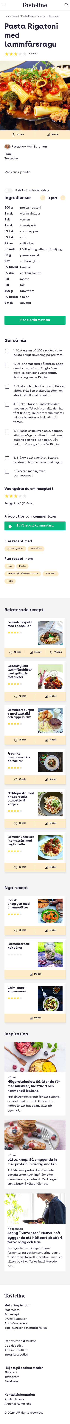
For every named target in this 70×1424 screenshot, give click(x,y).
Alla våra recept (16, 1323)
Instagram (11, 1377)
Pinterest (10, 1372)
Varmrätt (51, 573)
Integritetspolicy (16, 1354)
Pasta (22, 566)
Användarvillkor (16, 1350)
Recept (15, 16)
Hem (7, 16)
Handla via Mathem (35, 320)
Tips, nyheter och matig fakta (25, 1328)
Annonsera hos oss (17, 1403)
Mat (9, 566)
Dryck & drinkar (15, 1319)
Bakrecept (11, 1314)
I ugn (10, 581)
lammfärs (36, 548)
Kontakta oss (14, 1399)
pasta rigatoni (15, 548)
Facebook (11, 1381)
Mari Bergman (37, 146)
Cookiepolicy (13, 1345)
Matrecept (12, 1310)
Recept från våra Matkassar (22, 573)
